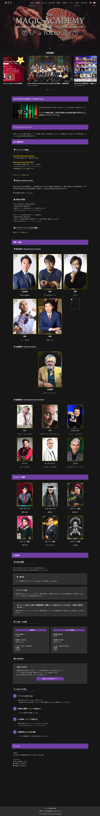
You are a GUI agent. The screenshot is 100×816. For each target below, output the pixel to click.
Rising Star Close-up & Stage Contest (23, 162)
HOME (41, 811)
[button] (48, 48)
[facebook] (45, 808)
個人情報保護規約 (48, 811)
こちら (23, 168)
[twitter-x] (47, 808)
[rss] (53, 808)
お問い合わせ (57, 811)
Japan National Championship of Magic (23, 156)
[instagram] (49, 808)
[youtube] (51, 808)
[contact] (54, 808)
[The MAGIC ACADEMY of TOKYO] (8, 2)
